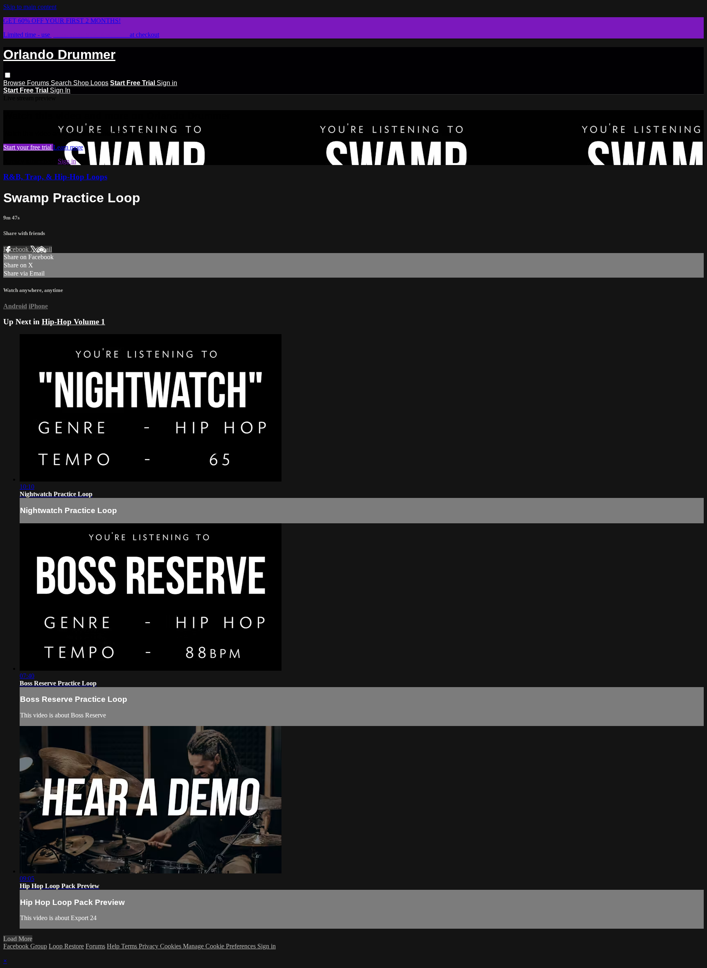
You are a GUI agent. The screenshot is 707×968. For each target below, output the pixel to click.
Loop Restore (66, 946)
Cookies (171, 946)
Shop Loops (90, 82)
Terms (130, 946)
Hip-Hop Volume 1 (73, 321)
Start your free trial (28, 147)
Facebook (16, 249)
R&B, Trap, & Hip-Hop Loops (55, 176)
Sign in (167, 82)
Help (114, 946)
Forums (39, 82)
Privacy (149, 946)
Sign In (60, 90)
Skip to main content (29, 6)
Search (62, 82)
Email (44, 249)
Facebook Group (25, 946)
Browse (15, 82)
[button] (7, 75)
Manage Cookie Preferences (220, 946)
